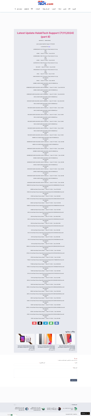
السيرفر (54, 8)
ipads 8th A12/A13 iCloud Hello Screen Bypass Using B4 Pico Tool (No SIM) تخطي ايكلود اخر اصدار (66, 347)
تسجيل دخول (19, 8)
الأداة (69, 8)
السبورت (74, 8)
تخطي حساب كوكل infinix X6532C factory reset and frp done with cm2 (35, 409)
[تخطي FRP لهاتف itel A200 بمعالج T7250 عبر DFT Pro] (59, 408)
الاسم (76, 362)
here (49, 46)
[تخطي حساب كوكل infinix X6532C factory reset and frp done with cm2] (43, 408)
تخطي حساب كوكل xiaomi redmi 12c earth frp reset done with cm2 (19, 409)
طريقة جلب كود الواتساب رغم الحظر (68, 409)
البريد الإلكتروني (42, 362)
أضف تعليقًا (75, 367)
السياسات (38, 8)
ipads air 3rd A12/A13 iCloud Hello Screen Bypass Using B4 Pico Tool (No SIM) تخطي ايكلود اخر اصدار (46, 347)
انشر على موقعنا (46, 8)
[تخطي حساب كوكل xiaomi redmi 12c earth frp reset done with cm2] (27, 408)
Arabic (9, 414)
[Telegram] (45, 323)
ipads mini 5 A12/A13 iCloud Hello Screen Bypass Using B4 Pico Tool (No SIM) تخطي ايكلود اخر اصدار (26, 347)
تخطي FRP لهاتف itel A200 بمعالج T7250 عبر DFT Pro (52, 409)
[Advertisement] (45, 19)
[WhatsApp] (51, 323)
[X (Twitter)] (40, 323)
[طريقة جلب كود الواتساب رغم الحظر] (75, 408)
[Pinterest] (34, 323)
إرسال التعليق (73, 380)
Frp (32, 8)
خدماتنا (60, 8)
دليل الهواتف (26, 8)
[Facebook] (56, 323)
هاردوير (64, 8)
